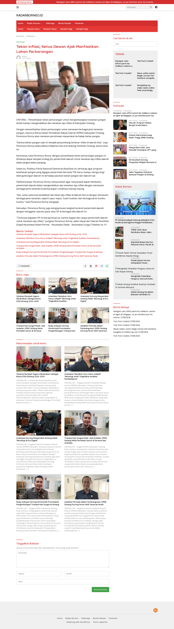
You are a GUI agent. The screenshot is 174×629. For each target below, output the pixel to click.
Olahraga (50, 23)
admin (24, 56)
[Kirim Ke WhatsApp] (107, 266)
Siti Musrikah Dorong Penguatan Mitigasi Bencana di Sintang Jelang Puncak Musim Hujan (143, 161)
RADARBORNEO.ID (29, 15)
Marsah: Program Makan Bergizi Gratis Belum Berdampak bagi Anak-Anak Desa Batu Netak (142, 123)
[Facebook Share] (85, 266)
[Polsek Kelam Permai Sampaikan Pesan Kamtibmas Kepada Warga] (135, 254)
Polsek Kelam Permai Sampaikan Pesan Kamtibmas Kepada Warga (140, 261)
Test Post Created (154, 2)
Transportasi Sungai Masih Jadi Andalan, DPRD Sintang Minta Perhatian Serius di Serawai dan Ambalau (58, 247)
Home (20, 23)
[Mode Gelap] (156, 7)
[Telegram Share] (102, 266)
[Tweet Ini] (91, 266)
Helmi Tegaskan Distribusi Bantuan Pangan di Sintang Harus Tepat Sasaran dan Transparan (141, 173)
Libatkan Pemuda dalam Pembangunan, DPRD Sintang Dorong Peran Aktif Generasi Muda (57, 256)
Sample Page (66, 29)
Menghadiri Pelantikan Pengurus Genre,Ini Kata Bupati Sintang (142, 277)
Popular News (33, 29)
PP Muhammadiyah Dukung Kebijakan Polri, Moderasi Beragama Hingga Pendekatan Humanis (135, 221)
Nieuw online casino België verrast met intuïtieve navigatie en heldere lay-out (146, 75)
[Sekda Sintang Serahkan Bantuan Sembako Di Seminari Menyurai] (135, 286)
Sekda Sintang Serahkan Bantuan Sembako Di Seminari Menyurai (142, 293)
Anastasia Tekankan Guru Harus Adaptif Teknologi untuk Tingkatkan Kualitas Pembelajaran (58, 238)
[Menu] (18, 7)
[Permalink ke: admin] (18, 57)
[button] (151, 7)
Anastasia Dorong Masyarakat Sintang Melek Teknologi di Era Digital (47, 242)
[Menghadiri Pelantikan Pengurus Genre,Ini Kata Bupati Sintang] (135, 270)
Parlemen (79, 23)
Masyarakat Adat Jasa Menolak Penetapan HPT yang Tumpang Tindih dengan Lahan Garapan (143, 148)
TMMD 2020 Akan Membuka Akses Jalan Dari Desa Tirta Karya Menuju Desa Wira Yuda (141, 230)
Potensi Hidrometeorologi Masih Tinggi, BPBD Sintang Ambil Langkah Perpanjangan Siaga (142, 136)
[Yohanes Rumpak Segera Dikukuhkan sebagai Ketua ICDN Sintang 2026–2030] (30, 286)
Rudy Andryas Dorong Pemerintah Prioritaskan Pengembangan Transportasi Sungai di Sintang (59, 252)
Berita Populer (64, 23)
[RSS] (155, 610)
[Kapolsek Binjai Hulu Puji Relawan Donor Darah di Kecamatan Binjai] (119, 244)
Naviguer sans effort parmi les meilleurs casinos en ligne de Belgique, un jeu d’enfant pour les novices (89, 2)
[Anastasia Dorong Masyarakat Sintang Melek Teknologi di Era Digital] (94, 286)
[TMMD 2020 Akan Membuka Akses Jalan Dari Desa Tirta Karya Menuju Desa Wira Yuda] (119, 232)
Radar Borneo (33, 23)
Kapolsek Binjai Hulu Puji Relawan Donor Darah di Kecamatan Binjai (142, 243)
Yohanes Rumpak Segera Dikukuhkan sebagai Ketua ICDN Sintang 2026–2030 (51, 234)
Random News (50, 29)
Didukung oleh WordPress (78, 622)
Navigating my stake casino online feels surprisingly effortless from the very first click (146, 88)
